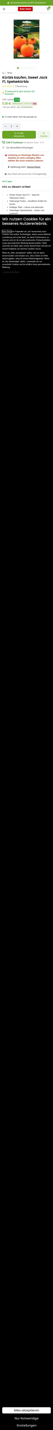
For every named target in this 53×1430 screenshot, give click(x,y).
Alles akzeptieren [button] (26, 1410)
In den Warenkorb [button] (19, 134)
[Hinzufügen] (17, 126)
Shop (9, 73)
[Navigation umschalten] (4, 9)
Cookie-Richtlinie (10, 272)
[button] (24, 103)
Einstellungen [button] (27, 1425)
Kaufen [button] (44, 136)
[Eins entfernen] (5, 126)
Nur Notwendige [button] (27, 1418)
